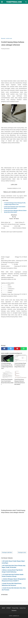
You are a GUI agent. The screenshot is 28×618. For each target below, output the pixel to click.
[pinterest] (17, 348)
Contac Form (23, 608)
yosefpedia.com (14, 2)
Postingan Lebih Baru (7, 552)
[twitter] (11, 348)
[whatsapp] (23, 348)
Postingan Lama (22, 552)
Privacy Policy (15, 608)
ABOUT (3, 608)
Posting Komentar (5, 48)
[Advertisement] (14, 22)
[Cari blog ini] (26, 2)
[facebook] (4, 348)
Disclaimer (14, 610)
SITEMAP (8, 608)
